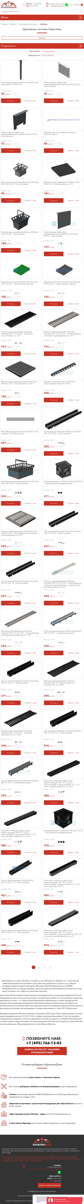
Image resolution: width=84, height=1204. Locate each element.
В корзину (11, 101)
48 (49, 55)
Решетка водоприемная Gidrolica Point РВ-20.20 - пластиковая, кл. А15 (62, 183)
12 (42, 55)
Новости (29, 1158)
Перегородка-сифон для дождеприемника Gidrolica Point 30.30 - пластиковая (19, 134)
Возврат (12, 1158)
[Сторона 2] (64, 243)
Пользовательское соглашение (64, 1156)
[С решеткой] (61, 493)
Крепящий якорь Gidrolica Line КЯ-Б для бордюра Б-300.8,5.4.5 (20, 83)
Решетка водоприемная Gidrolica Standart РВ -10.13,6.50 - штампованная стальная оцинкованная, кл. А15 (62, 334)
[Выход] (64, 842)
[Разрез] (64, 443)
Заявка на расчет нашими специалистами (42, 1051)
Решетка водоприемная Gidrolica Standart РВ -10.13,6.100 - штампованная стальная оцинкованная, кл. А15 (20, 633)
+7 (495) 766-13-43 (56, 4)
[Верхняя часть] (16, 343)
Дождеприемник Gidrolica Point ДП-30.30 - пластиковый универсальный (63, 831)
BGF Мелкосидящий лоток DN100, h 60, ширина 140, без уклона (19, 432)
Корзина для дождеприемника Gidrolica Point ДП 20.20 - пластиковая (20, 183)
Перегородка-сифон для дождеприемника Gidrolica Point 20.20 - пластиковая (62, 84)
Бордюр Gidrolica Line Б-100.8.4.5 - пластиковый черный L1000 (60, 382)
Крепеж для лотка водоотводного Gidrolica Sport (60, 133)
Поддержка (39, 1160)
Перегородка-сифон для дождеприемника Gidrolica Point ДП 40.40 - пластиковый (61, 234)
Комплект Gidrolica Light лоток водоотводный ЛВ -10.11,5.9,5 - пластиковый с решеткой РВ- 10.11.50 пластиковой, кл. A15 (61, 883)
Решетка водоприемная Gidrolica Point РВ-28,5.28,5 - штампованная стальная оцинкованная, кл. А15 (19, 533)
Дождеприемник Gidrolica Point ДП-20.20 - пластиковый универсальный (63, 482)
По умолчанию (48, 51)
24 (45, 55)
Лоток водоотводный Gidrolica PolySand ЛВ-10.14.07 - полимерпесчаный (62, 632)
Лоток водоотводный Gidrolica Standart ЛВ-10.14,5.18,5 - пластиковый (19, 931)
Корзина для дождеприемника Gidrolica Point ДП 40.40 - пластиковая (20, 482)
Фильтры (42, 38)
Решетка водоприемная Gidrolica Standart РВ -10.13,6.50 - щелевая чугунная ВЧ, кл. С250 (16, 733)
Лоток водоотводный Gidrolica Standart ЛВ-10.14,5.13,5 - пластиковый (62, 732)
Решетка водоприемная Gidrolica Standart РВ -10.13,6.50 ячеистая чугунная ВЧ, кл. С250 (59, 683)
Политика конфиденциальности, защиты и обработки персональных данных (27, 1156)
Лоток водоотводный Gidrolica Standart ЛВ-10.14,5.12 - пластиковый (19, 682)
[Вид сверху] (59, 243)
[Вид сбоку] (59, 443)
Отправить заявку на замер (26, 1160)
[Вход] (61, 842)
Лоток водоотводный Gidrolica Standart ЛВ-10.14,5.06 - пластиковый (62, 432)
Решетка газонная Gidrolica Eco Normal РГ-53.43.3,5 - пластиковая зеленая (19, 283)
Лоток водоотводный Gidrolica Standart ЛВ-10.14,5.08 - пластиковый (62, 532)
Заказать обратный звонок (49, 1185)
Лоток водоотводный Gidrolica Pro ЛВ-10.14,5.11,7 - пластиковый (17, 881)
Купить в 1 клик (30, 101)
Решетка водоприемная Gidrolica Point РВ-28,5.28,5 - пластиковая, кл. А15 (19, 382)
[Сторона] (18, 293)
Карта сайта (12, 1160)
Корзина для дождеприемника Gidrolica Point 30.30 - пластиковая (20, 233)
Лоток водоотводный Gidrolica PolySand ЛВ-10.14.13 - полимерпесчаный (20, 781)
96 (52, 55)
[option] (58, 243)
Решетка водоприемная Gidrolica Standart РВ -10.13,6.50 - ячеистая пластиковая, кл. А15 (17, 334)
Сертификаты (37, 1158)
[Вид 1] (59, 842)
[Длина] (18, 343)
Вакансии (71, 1158)
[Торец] (21, 343)
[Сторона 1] (61, 243)
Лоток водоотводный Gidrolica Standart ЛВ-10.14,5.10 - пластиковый (19, 582)
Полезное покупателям (59, 1158)
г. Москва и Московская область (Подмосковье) (44, 1169)
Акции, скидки (20, 1158)
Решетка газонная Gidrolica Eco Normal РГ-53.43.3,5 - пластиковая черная (62, 283)
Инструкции (47, 1158)
